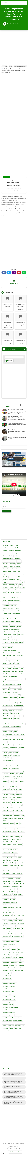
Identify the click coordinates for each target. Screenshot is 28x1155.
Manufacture (6, 694)
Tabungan (5, 555)
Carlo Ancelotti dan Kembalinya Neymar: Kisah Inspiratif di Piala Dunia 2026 (13, 1074)
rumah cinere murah (19, 970)
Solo (23, 915)
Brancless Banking (15, 629)
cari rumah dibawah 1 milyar (9, 763)
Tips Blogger (5, 923)
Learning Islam (6, 547)
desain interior (6, 645)
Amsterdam (19, 776)
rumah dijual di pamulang (8, 621)
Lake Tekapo (15, 750)
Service (13, 802)
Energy (14, 634)
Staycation (14, 805)
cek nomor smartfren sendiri (9, 944)
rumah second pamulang (8, 1025)
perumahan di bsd (13, 965)
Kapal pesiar (5, 794)
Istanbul (13, 792)
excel (13, 820)
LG (3, 878)
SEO (19, 694)
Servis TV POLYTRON (13, 752)
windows (14, 582)
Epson (15, 857)
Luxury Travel (6, 660)
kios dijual (5, 826)
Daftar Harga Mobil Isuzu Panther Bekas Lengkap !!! (20, 342)
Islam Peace (17, 558)
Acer (14, 707)
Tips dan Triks (21, 634)
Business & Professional (8, 558)
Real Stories (22, 587)
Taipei (16, 807)
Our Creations (15, 624)
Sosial (20, 584)
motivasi (10, 731)
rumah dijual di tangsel (8, 1017)
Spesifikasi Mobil (16, 755)
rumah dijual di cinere (7, 771)
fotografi (19, 626)
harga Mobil (5, 765)
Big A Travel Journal (18, 778)
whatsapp (12, 773)
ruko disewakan (15, 768)
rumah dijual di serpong (19, 771)
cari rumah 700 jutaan (8, 939)
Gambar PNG (15, 860)
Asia (16, 584)
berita (19, 571)
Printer (18, 660)
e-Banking (17, 608)
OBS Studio (5, 889)
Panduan (21, 624)
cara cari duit (19, 933)
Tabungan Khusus (13, 697)
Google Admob (20, 862)
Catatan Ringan (6, 671)
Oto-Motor (5, 603)
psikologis (13, 967)
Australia (18, 686)
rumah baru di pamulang (8, 828)
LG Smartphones (9, 878)
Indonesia (5, 584)
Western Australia (16, 928)
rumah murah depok (7, 1020)
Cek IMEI (10, 849)
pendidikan (5, 965)
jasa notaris (13, 954)
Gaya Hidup (5, 862)
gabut (10, 952)
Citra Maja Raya (6, 852)
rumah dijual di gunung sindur (9, 996)
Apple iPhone (6, 836)
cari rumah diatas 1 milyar (8, 941)
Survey (20, 805)
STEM (16, 574)
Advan (21, 773)
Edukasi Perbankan (7, 595)
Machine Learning (19, 881)
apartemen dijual (16, 613)
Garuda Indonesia (13, 747)
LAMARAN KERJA (13, 875)
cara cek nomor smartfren (17, 936)
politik (7, 967)
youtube (20, 658)
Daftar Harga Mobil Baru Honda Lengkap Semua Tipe (20, 324)
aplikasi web (12, 579)
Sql (21, 918)
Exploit (19, 857)
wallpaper (13, 645)
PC (16, 889)
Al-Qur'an (19, 645)
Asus (23, 707)
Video (4, 928)
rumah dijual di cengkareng (8, 986)
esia (19, 949)
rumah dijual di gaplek (7, 994)
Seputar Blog (20, 673)
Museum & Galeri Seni (7, 718)
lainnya (18, 960)
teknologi (19, 684)
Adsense (18, 707)
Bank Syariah (18, 621)
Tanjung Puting (6, 810)
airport (9, 931)
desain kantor (6, 949)
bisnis (4, 658)
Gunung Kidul (6, 789)
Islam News (5, 563)
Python (16, 896)
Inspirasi (16, 555)
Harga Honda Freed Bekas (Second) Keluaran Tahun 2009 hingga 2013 (15, 188)
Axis (21, 836)
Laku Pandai (17, 878)
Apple (13, 686)
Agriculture (19, 563)
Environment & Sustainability (14, 600)
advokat (4, 931)
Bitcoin (12, 841)
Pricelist (17, 799)
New (21, 750)
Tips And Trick (17, 631)
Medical (14, 571)
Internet (11, 587)
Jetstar (18, 713)
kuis (14, 960)
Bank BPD (19, 742)
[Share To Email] (14, 272)
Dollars (17, 854)
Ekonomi (5, 550)
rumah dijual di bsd (17, 576)
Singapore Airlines (7, 755)
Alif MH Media (14, 284)
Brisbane (20, 844)
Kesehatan (15, 692)
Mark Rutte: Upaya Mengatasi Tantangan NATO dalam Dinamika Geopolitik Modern (13, 1082)
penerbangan (21, 582)
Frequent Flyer (19, 710)
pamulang (21, 962)
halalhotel (12, 823)
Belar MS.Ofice (6, 841)
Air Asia (4, 668)
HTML (15, 789)
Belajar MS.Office (7, 839)
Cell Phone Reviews (7, 616)
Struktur (10, 920)
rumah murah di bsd (17, 1020)
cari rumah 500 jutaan (8, 818)
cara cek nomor (6, 936)
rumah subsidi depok (19, 1025)
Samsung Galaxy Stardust (8, 907)
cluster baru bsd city (18, 818)
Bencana (5, 778)
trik (10, 582)
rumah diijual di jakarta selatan (9, 975)
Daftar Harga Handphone (8, 854)
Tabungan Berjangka (13, 676)
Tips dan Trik (5, 566)
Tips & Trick (11, 663)
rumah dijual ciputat (7, 978)
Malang (10, 883)
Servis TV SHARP (17, 915)
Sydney (19, 597)
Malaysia (5, 631)
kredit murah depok (7, 960)
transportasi (18, 592)
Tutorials (11, 555)
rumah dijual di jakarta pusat (9, 999)
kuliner (14, 637)
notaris (15, 731)
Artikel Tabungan (20, 652)
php (4, 967)
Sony (4, 805)
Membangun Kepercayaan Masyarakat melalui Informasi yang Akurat (13, 1092)
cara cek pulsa (6, 726)
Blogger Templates (7, 844)
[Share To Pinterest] (19, 272)
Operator (12, 889)
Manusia (12, 794)
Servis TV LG (19, 802)
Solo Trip (5, 918)
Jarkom (4, 750)
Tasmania (10, 647)
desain (4, 681)
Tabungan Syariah (7, 613)
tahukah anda (20, 739)
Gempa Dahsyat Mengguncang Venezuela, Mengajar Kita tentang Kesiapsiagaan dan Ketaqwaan (13, 1102)
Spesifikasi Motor (6, 757)
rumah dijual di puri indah (8, 1015)
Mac (13, 881)
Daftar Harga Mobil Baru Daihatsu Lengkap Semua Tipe (7, 342)
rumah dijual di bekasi (19, 828)
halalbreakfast (19, 820)
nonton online (14, 962)
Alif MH (12, 1143)
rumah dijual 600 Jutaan (19, 734)
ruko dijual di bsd (6, 768)
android (4, 560)
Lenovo (17, 715)
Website (4, 637)
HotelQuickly (22, 747)
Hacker (4, 868)
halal (10, 702)
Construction (14, 852)
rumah (11, 970)
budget (13, 757)
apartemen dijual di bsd (8, 608)
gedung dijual (21, 952)
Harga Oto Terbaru (7, 692)
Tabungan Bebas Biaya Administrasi (15, 589)
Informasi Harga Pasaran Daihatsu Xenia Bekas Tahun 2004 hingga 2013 (7, 325)
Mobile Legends (15, 886)
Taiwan (20, 807)
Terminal (20, 920)
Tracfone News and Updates (9, 652)
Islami (11, 545)
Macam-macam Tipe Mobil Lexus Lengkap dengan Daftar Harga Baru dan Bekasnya (15, 182)
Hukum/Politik (6, 870)
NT (3, 673)
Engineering (11, 550)
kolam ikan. (21, 957)
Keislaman (8, 655)
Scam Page (18, 907)
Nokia (14, 655)
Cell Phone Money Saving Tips (9, 639)
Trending (16, 545)
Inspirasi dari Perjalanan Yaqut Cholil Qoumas (14, 1078)
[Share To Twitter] (8, 272)
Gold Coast (12, 862)
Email (20, 744)
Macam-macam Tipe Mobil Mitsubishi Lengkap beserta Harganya (20, 307)
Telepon (15, 920)
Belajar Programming (16, 839)
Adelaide (5, 742)
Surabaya (5, 663)
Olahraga (8, 673)
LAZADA (20, 875)
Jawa (23, 870)
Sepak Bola (9, 910)
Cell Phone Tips (13, 610)
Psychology (22, 574)
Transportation (6, 679)
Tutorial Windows (14, 700)
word (17, 773)
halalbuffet (5, 823)
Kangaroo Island (20, 792)
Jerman (13, 713)
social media (5, 1028)
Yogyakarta (22, 679)
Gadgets (9, 860)
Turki (4, 813)
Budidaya (17, 781)
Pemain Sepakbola (13, 891)
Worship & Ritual (14, 679)
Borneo (11, 781)
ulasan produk (6, 1030)
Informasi (18, 870)
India (9, 792)
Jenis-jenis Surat (6, 873)
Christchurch (11, 710)
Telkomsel (15, 595)
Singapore (5, 582)
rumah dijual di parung (7, 1009)
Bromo (4, 847)
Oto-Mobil (5, 752)
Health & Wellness (12, 560)
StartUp (4, 920)
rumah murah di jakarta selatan (9, 1022)
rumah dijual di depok (18, 705)
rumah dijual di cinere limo (8, 991)
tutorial (19, 560)
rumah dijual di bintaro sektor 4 (9, 981)
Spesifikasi (5, 697)
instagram (10, 681)
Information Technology (15, 566)
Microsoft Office (6, 886)
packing (10, 826)
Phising (15, 894)
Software (5, 676)
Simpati (4, 589)
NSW (21, 886)
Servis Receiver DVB (7, 915)
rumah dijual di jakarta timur (9, 1002)
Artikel (11, 836)
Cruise (16, 744)
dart (8, 592)
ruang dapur (5, 970)
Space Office (11, 918)
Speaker (17, 918)
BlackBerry (5, 781)
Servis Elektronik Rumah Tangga (10, 912)
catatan (17, 941)
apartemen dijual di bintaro (8, 933)
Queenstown (6, 899)
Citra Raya (10, 744)
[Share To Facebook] (3, 272)
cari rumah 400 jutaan (16, 726)
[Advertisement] (14, 46)
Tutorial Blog (5, 700)
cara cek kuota (21, 723)
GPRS (4, 860)
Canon (21, 668)
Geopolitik (5, 576)
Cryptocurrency (6, 624)
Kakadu (9, 750)
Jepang (13, 873)
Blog (17, 841)
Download (21, 671)
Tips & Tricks (5, 618)
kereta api (15, 957)
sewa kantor (5, 773)
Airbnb (9, 668)
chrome (4, 728)
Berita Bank (5, 610)
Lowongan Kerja (6, 881)
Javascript (5, 579)
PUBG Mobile (21, 889)
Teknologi (15, 553)
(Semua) (14, 831)
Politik (12, 799)
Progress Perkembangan (8, 896)
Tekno (12, 810)
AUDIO (19, 666)
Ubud (8, 813)
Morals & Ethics (12, 597)
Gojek (17, 784)
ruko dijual (17, 765)
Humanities (5, 587)
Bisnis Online (15, 668)
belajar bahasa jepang (7, 815)
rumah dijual (11, 574)
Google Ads (5, 865)
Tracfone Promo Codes (14, 603)
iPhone (17, 823)
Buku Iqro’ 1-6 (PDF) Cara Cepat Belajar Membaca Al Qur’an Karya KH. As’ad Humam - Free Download (16, 418)
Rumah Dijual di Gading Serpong (10, 902)
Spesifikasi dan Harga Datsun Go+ (7, 305)
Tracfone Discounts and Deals (16, 642)
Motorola (5, 797)
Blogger (4, 744)
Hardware (10, 868)
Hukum (20, 868)
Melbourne (13, 660)
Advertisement (12, 742)
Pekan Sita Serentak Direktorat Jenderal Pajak (13, 1087)
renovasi (19, 967)
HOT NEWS (20, 865)
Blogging (5, 710)
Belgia (9, 689)
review (4, 600)
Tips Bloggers (13, 923)
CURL (21, 847)
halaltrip (18, 763)
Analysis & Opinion (7, 571)
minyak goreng (6, 962)
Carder (4, 849)
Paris (4, 799)
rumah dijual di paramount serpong (10, 1007)
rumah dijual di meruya (8, 1004)
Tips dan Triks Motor (7, 634)
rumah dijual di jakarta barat (9, 739)
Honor (15, 868)
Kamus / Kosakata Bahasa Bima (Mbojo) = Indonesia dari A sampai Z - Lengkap (17, 425)
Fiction (19, 639)
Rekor (14, 899)
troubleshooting (6, 686)
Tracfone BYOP (18, 810)
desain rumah (13, 618)
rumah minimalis (18, 1017)
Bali (4, 655)
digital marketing (6, 820)
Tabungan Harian (6, 568)
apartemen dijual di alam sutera (10, 605)
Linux (22, 715)
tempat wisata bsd (7, 831)
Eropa (19, 610)
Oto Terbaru (5, 642)
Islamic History (6, 713)
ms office (15, 702)
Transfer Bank (12, 626)
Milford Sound (19, 794)
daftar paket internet (7, 946)
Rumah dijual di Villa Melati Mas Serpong (11, 904)
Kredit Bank (5, 875)
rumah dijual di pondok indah (9, 1012)
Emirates (20, 689)
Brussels (9, 847)
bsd (20, 700)
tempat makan (18, 1028)
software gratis (6, 629)
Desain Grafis (14, 671)
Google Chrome (13, 865)
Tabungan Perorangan (16, 568)
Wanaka (16, 813)
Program (20, 894)
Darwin (14, 689)
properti (4, 574)
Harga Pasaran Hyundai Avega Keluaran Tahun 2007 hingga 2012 (15, 185)
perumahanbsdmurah (7, 734)
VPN (12, 813)
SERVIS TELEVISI (6, 802)
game (9, 637)
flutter (12, 592)
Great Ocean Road (14, 786)
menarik (15, 681)
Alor (4, 834)
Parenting (5, 891)
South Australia (6, 721)
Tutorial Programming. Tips (8, 925)
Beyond (10, 778)
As (19, 595)
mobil (10, 553)
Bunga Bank (15, 847)
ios (21, 823)
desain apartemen (18, 946)
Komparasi (5, 715)
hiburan (11, 765)
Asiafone (17, 836)
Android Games (10, 834)
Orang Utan (19, 797)
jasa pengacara (20, 954)
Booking (14, 844)
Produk (4, 647)
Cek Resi (15, 849)
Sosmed (8, 805)
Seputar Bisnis (17, 910)
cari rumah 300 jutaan (19, 815)
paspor (15, 826)
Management (18, 550)
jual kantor (8, 957)
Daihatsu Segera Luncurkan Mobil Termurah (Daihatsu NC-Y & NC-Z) (15, 180)
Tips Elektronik (21, 923)
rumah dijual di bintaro (12, 658)
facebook (5, 702)
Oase (10, 797)
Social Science (20, 655)
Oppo (14, 797)
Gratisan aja (5, 786)
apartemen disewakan (16, 721)
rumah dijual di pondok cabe (9, 684)
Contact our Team (15, 1152)
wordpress (9, 707)
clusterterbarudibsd (12, 728)
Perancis (14, 673)
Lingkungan (11, 584)
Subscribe (7, 511)
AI (18, 831)
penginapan (12, 563)
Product (18, 579)
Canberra (22, 781)
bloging (9, 723)
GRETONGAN (11, 784)
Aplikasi (16, 834)
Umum (4, 592)
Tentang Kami (21, 697)
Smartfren (16, 718)
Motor (16, 587)
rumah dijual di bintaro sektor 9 (9, 983)
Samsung (11, 631)
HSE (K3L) (5, 553)
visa (4, 707)
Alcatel (22, 831)
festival (17, 663)
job (3, 957)
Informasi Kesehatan (15, 547)
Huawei (4, 792)
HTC (11, 789)
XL (22, 928)
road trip (20, 702)
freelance (5, 952)
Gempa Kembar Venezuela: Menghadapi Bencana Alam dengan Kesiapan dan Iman (16, 431)
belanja (4, 723)
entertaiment (13, 949)
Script (4, 910)
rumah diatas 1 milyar (16, 973)
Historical (5, 597)
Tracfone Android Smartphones (9, 650)
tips (20, 553)
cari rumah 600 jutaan (8, 760)
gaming (15, 952)
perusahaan (21, 965)
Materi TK (16, 883)
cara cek (15, 723)
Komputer (11, 715)
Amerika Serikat (6, 776)
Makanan (5, 883)
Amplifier (14, 776)
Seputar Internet (16, 616)
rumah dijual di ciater (7, 988)
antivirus (15, 931)
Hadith (20, 789)
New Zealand (13, 694)
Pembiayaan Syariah (7, 894)
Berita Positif (6, 545)
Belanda (4, 689)
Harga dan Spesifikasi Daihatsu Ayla (15, 190)
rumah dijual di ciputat (8, 705)
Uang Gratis (18, 925)
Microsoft (22, 883)
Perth (8, 799)
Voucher (9, 928)
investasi (5, 731)
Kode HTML (19, 873)
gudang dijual (6, 954)
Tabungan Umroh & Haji (8, 807)
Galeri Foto (5, 747)
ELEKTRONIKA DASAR (7, 857)
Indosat (12, 870)
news (10, 576)
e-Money (20, 728)
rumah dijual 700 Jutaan (8, 736)
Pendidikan (5, 626)
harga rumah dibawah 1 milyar (9, 666)
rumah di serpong (6, 973)
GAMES (4, 784)
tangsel (11, 1028)
